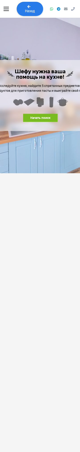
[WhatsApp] (51, 8)
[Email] (65, 8)
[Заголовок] (72, 8)
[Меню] (6, 8)
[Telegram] (58, 8)
